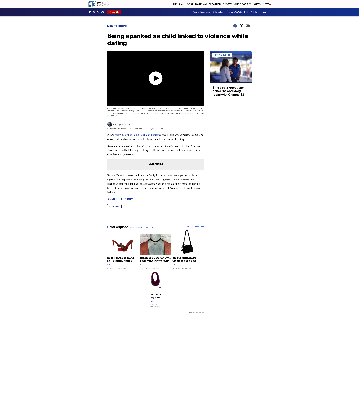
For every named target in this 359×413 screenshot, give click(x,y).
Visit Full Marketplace (195, 227)
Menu (177, 4)
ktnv (95, 12)
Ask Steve (255, 12)
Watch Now (261, 4)
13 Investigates (219, 12)
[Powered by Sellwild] (200, 312)
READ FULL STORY (120, 199)
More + (266, 12)
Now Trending (117, 26)
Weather (215, 4)
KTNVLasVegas (91, 12)
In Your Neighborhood (200, 12)
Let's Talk (184, 12)
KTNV (99, 12)
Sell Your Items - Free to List (141, 227)
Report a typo (114, 206)
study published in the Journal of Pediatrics (138, 134)
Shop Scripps (243, 4)
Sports (228, 4)
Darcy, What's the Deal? (238, 12)
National (201, 4)
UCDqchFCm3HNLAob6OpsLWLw (103, 12)
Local (189, 4)
